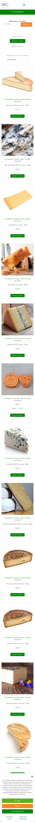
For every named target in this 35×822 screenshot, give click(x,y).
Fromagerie (8, 99)
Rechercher (26, 24)
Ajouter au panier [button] (17, 116)
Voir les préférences (17, 811)
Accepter (17, 801)
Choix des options (17, 415)
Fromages (16, 99)
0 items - (18, 41)
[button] (32, 776)
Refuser (17, 806)
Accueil (13, 46)
